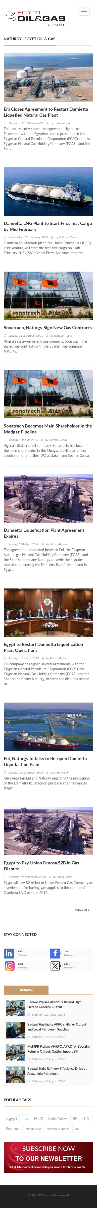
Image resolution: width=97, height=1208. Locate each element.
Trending (26, 990)
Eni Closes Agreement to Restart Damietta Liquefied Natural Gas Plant (46, 112)
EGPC (38, 1119)
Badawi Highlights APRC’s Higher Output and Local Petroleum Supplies (56, 1027)
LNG (85, 1118)
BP (75, 1118)
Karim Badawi (57, 1119)
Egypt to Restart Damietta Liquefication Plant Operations (43, 647)
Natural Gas (33, 1128)
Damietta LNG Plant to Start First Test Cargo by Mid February (48, 226)
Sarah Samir (61, 772)
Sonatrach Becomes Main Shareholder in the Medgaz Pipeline (48, 429)
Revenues (13, 1128)
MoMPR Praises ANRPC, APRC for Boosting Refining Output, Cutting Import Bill (58, 1049)
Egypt (11, 1118)
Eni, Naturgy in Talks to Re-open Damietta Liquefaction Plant (45, 762)
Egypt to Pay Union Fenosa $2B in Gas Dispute (41, 866)
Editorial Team (63, 123)
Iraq (26, 1119)
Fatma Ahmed (58, 544)
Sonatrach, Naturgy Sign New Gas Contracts (48, 328)
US (77, 1128)
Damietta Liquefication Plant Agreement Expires (44, 533)
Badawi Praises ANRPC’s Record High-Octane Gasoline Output (55, 1005)
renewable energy (58, 1128)
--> (4, 966)
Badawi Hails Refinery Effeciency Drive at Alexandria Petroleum (57, 1071)
